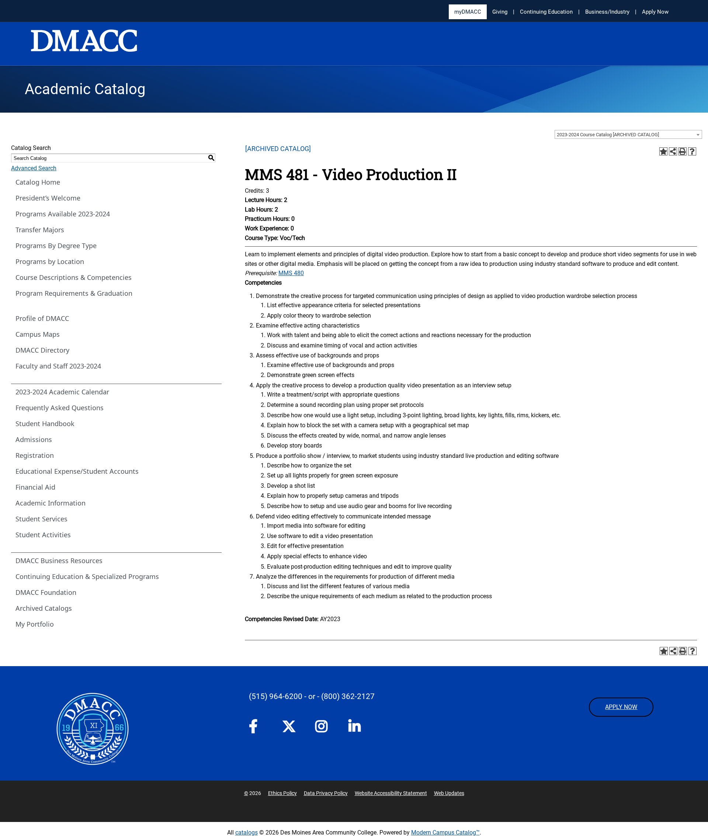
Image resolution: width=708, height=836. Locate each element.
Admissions (33, 439)
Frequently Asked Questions (59, 407)
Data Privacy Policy (326, 793)
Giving (499, 11)
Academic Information (50, 502)
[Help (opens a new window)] (692, 151)
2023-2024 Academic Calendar (62, 391)
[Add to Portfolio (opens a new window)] (663, 151)
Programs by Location (49, 261)
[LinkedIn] (357, 728)
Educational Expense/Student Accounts (77, 471)
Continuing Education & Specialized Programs (87, 576)
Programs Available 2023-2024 (62, 213)
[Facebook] (258, 728)
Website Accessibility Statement (391, 793)
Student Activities (43, 534)
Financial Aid (35, 487)
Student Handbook (44, 423)
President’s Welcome (47, 197)
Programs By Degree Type (56, 245)
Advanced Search (33, 168)
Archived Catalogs (43, 608)
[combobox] (628, 134)
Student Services (41, 518)
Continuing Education (546, 11)
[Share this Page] (673, 151)
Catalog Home (37, 182)
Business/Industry (607, 11)
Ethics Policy (282, 793)
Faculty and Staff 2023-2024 (58, 366)
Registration (34, 455)
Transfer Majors (39, 229)
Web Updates (449, 793)
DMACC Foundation (45, 592)
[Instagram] (324, 728)
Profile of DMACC (42, 318)
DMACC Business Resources (59, 560)
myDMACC (467, 11)
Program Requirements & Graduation (73, 293)
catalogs (246, 832)
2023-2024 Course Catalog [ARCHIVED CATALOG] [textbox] (608, 134)
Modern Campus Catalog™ (445, 832)
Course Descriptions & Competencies (73, 277)
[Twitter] (291, 726)
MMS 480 (291, 273)
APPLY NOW (621, 706)
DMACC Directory (42, 350)
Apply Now (655, 11)
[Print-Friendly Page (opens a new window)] (682, 151)
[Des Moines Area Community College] (84, 44)
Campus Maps (37, 334)
